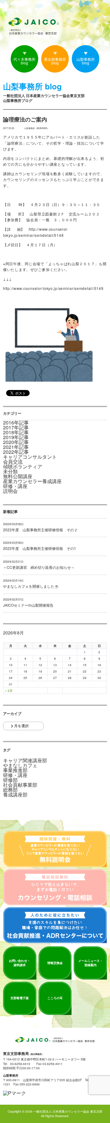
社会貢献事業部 (20, 784)
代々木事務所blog (24, 60)
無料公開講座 (17, 476)
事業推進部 (15, 770)
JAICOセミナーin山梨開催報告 (28, 605)
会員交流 (13, 461)
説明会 (10, 491)
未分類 (10, 471)
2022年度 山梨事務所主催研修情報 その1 (39, 548)
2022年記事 (16, 452)
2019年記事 (16, 437)
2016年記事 (16, 422)
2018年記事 (16, 432)
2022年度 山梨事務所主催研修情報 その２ (40, 529)
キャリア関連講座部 (25, 760)
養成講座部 (15, 794)
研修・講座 (15, 486)
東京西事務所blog (55, 60)
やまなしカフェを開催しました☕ (31, 586)
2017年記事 (16, 427)
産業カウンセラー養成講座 (32, 481)
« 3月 (9, 690)
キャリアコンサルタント (30, 456)
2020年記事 (16, 442)
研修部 (10, 780)
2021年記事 (16, 447)
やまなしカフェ (20, 765)
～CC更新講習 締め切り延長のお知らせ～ (39, 567)
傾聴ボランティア (22, 466)
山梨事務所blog (85, 60)
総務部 (10, 789)
